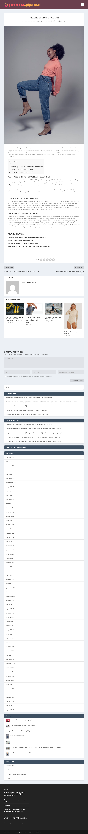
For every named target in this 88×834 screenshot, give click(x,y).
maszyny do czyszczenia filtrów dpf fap (18, 731)
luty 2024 (9, 541)
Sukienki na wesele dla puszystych (22, 720)
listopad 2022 (10, 592)
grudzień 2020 (10, 663)
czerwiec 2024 (10, 525)
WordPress (37, 832)
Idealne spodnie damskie (17, 735)
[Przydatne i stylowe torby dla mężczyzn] (53, 309)
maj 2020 (9, 693)
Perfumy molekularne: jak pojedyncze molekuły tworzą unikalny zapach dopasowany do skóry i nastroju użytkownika (41, 402)
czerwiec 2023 (10, 571)
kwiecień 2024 (10, 533)
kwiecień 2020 (10, 697)
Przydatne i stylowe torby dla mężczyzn (53, 318)
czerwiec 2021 (10, 638)
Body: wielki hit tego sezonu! (70, 332)
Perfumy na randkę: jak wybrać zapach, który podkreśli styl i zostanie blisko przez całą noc (33, 437)
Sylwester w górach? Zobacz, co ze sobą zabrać (23, 243)
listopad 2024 (10, 508)
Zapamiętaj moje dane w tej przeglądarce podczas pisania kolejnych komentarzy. (29, 376)
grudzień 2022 (10, 588)
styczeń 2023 (10, 583)
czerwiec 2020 (10, 689)
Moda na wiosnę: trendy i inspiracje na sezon (16, 800)
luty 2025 (9, 495)
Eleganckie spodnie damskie (22, 169)
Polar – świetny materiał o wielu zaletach (24, 725)
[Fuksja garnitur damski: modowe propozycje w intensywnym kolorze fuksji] (34, 309)
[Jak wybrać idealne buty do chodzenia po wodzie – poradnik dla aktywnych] (15, 309)
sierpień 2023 (10, 562)
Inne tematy (10, 766)
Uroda (8, 778)
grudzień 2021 (10, 613)
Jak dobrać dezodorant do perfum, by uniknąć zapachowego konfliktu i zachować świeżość (33, 428)
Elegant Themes (21, 832)
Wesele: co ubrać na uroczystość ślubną (22, 753)
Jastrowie (7, 805)
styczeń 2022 (10, 609)
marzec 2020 (10, 701)
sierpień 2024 (10, 516)
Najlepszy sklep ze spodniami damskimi (27, 166)
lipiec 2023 (9, 567)
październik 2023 (11, 558)
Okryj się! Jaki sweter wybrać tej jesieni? (21, 240)
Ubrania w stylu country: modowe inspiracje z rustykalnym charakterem (15, 817)
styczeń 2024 (10, 546)
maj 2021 (9, 642)
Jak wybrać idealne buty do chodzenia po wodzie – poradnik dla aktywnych (15, 318)
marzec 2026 (10, 470)
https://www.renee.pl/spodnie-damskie (18, 184)
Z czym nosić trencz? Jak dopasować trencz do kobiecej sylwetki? (29, 246)
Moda (53, 21)
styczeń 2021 (10, 659)
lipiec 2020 (9, 684)
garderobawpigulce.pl (36, 21)
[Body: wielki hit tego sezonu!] (73, 316)
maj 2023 (9, 575)
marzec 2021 (10, 651)
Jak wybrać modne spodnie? (22, 172)
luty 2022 (9, 604)
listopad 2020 (10, 668)
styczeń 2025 (10, 499)
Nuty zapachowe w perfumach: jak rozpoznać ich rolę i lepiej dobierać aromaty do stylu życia (34, 433)
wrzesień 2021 (10, 625)
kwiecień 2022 (10, 600)
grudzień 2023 (10, 550)
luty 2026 (9, 474)
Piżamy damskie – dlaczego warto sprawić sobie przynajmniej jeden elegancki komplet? (14, 794)
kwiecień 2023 (10, 579)
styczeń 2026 (10, 478)
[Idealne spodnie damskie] (44, 85)
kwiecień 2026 (10, 466)
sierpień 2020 (10, 680)
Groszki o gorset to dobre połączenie (23, 742)
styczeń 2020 (10, 710)
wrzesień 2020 (10, 676)
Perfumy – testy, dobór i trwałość (16, 774)
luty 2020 (9, 705)
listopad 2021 (10, 617)
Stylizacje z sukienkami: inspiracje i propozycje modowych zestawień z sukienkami (36, 747)
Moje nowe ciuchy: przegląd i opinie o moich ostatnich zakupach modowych (29, 397)
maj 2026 (9, 461)
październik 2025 (11, 482)
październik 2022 (11, 596)
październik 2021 (11, 621)
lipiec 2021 (9, 634)
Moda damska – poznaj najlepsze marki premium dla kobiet (27, 237)
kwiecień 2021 (10, 647)
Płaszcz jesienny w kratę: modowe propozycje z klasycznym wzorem (26, 410)
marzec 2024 (10, 537)
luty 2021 (9, 655)
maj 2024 (9, 529)
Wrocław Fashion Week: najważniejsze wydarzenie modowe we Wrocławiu (28, 406)
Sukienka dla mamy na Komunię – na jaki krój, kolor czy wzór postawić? (27, 414)
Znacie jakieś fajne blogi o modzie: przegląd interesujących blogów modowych (14, 811)
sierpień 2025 (10, 487)
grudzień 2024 (10, 503)
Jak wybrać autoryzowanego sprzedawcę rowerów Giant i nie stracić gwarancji (29, 424)
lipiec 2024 (9, 520)
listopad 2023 (10, 554)
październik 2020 (11, 672)
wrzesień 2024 (10, 512)
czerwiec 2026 (10, 457)
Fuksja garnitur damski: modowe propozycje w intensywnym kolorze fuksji (33, 320)
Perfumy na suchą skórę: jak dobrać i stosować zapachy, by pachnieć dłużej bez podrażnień (33, 441)
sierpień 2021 (10, 630)
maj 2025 (9, 491)
